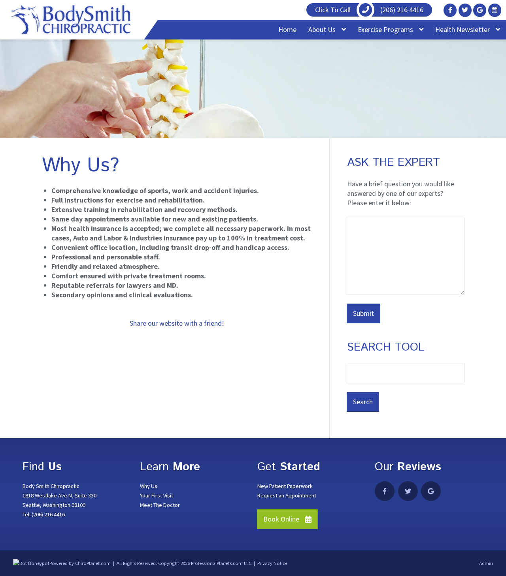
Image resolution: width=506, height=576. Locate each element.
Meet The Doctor (160, 504)
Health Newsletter (463, 29)
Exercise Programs (386, 29)
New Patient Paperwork (285, 486)
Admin (486, 563)
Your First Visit (156, 495)
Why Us (148, 486)
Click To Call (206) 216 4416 (369, 9)
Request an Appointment (286, 495)
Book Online (281, 518)
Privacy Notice (272, 563)
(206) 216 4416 (48, 514)
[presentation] (31, 563)
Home (287, 29)
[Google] (479, 10)
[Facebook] (450, 10)
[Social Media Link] (494, 10)
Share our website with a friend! (177, 323)
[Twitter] (465, 10)
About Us (322, 29)
